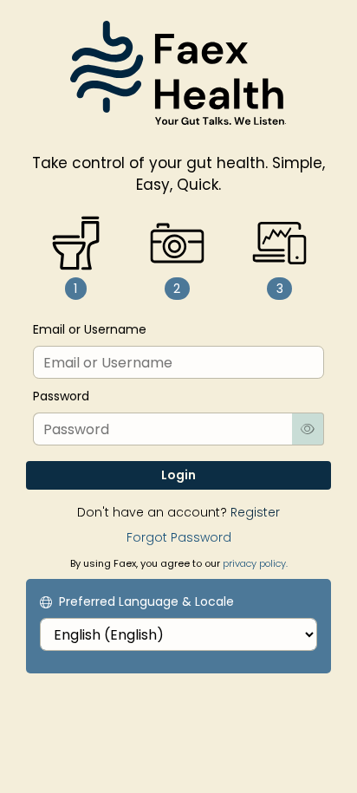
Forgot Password (179, 537)
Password (61, 396)
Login (178, 475)
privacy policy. (255, 563)
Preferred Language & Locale (146, 601)
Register (255, 512)
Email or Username (89, 329)
